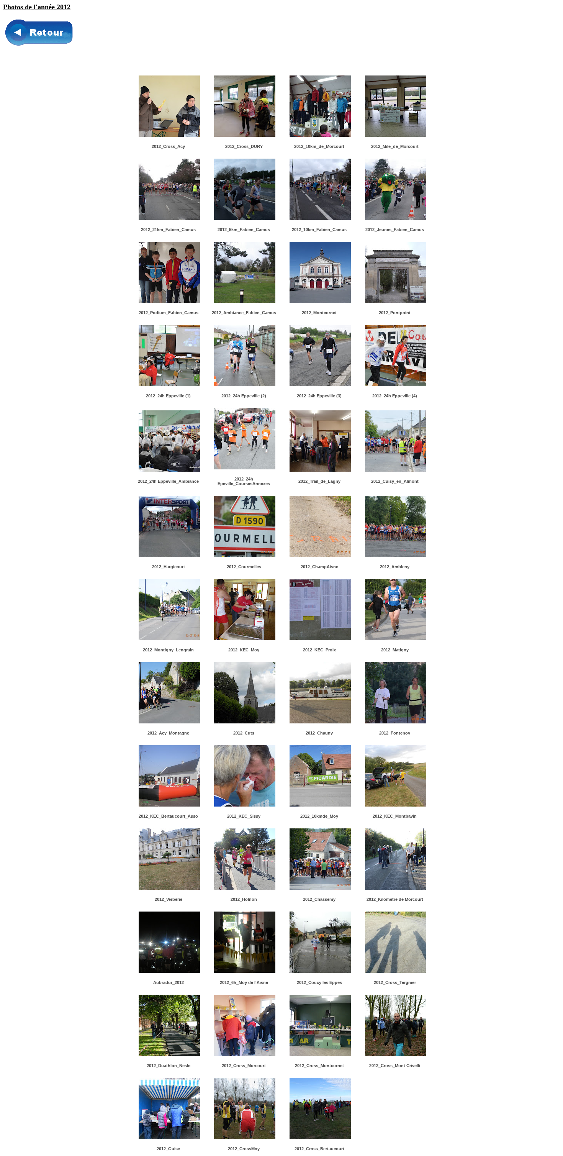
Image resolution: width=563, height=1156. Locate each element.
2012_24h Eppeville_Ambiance (168, 481)
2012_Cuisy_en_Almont (395, 481)
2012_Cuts (243, 733)
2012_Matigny (395, 650)
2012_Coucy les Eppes (319, 982)
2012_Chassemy (319, 899)
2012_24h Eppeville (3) (319, 396)
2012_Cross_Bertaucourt (319, 1148)
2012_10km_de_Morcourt (319, 146)
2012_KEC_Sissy (243, 816)
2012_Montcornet (319, 312)
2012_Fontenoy (394, 733)
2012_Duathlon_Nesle (168, 1065)
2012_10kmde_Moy (319, 816)
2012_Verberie (168, 899)
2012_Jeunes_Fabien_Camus (394, 229)
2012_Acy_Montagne (168, 733)
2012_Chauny (319, 733)
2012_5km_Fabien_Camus (244, 229)
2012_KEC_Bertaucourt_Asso (168, 816)
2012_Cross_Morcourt (244, 1065)
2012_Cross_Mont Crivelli (394, 1065)
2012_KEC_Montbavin (395, 816)
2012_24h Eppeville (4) (394, 396)
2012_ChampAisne (319, 566)
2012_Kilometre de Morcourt (395, 899)
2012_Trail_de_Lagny (319, 481)
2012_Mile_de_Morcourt (395, 146)
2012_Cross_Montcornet (319, 1065)
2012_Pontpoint (395, 312)
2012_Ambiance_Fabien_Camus (244, 312)
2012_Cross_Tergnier (395, 982)
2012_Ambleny (394, 566)
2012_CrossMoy (244, 1148)
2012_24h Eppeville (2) (243, 396)
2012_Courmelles (244, 566)
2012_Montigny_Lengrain (168, 650)
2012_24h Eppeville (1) (168, 396)
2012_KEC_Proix (319, 650)
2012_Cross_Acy (168, 146)
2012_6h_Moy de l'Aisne (244, 982)
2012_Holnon (244, 899)
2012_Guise (168, 1148)
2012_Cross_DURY (244, 146)
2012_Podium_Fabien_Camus (168, 312)
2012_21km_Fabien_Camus (168, 229)
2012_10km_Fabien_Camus (319, 229)
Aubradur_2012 (168, 982)
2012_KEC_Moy (243, 650)
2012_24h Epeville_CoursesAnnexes (244, 481)
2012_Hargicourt (168, 566)
